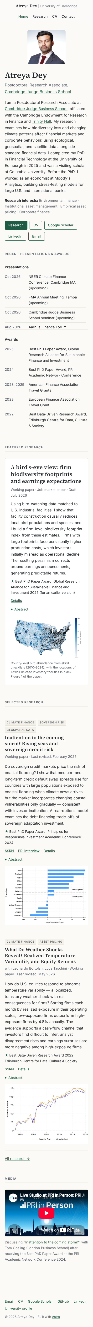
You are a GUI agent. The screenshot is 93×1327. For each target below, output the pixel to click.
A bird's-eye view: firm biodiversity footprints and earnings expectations (46, 474)
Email (36, 236)
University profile (18, 1308)
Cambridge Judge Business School (38, 91)
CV (54, 16)
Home (23, 16)
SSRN (9, 851)
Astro (56, 1317)
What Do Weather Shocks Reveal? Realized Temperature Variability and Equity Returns (40, 955)
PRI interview (29, 851)
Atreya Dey (46, 6)
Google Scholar (60, 225)
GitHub (63, 1301)
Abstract (21, 609)
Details (16, 601)
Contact (68, 16)
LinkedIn (15, 236)
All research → (17, 1158)
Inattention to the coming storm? (52, 1242)
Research (40, 16)
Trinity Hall (41, 121)
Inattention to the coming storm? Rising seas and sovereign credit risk (34, 743)
